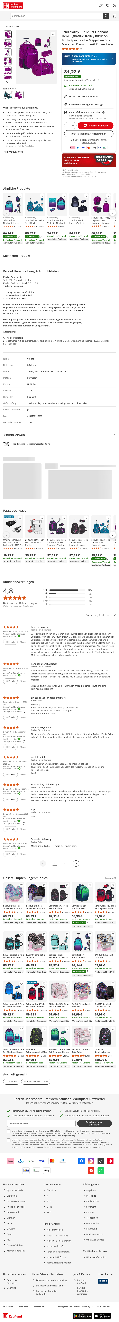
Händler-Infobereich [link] (96, 1257)
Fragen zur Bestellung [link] (57, 1235)
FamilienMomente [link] (95, 1234)
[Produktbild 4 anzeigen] (8, 61)
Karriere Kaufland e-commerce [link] (82, 1290)
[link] (101, 5)
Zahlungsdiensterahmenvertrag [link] (51, 1280)
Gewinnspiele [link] (93, 1223)
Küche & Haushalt (15, 1206)
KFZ (8, 1239)
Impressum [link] (8, 1306)
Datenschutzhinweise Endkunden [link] (46, 1293)
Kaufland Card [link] (93, 1201)
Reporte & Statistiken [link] (12, 1282)
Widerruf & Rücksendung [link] (59, 1240)
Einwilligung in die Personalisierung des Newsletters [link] (62, 1142)
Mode (9, 1223)
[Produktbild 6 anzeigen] (8, 79)
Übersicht (51, 1190)
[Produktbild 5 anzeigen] (8, 70)
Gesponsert (7, 218)
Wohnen (11, 1217)
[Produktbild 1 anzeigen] (8, 34)
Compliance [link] (23, 1306)
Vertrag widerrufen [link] (56, 1246)
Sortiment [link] (91, 1206)
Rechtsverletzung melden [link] (59, 1262)
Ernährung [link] (91, 1228)
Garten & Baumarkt (16, 1201)
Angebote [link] (91, 1190)
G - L (49, 1201)
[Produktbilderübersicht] (7, 57)
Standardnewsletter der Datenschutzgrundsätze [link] (54, 1133)
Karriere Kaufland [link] (81, 1282)
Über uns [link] (11, 1287)
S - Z (49, 1212)
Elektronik (12, 1195)
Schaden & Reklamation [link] (58, 1251)
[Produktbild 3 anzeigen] (8, 52)
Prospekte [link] (91, 1195)
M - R (49, 1206)
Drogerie (11, 1228)
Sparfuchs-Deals (15, 1190)
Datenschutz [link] (38, 1306)
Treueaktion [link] (92, 1217)
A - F (49, 1195)
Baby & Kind (13, 1212)
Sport (9, 1234)
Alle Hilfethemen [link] (55, 1229)
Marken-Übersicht (16, 1250)
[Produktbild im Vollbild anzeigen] (36, 57)
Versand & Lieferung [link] (56, 1257)
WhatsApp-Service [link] (95, 1239)
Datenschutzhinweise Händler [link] (50, 1285)
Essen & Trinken (15, 1245)
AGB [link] (50, 1306)
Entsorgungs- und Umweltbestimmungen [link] (75, 1306)
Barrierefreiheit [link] (103, 1306)
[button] (88, 78)
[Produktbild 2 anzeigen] (8, 43)
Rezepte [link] (90, 1212)
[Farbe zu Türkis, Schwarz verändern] (8, 95)
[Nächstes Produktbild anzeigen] (7, 82)
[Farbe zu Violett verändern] (19, 95)
